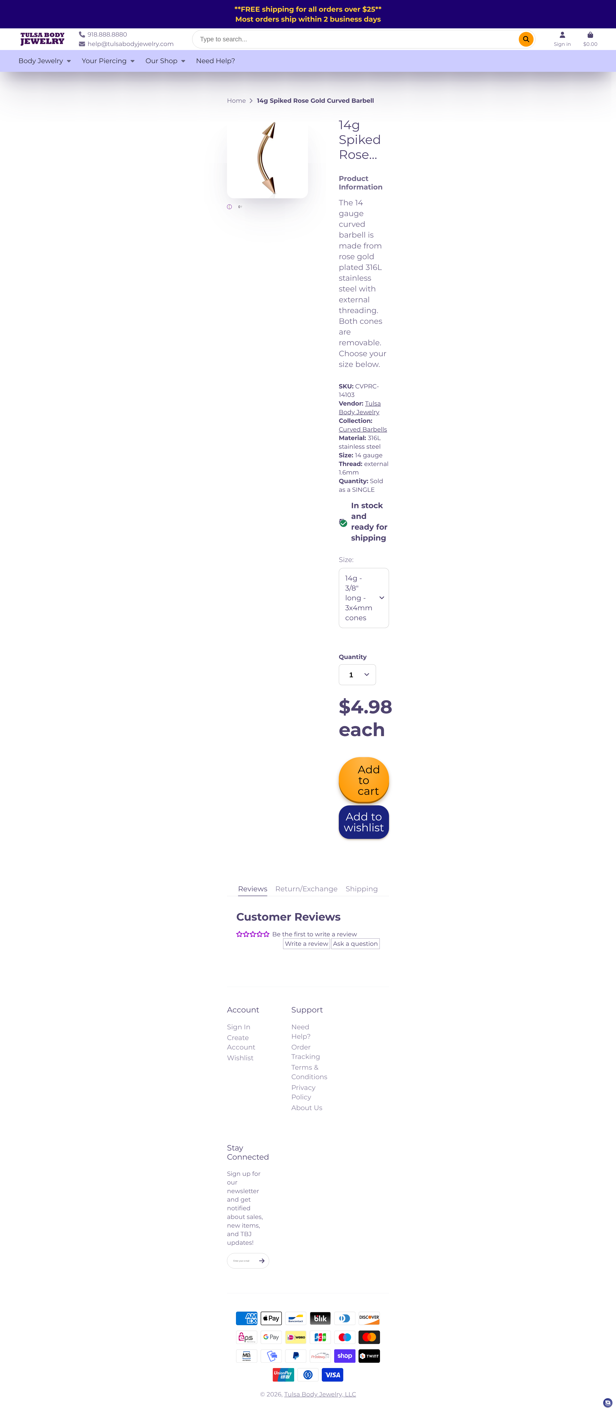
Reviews (252, 888)
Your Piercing (104, 61)
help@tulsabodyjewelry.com (131, 44)
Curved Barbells (363, 429)
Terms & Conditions (309, 1072)
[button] (364, 822)
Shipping (362, 888)
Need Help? (215, 61)
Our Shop (161, 61)
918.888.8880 (107, 34)
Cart (590, 39)
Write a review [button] (306, 943)
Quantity (353, 657)
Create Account (241, 1042)
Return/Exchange (306, 888)
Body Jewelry (40, 61)
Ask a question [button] (355, 943)
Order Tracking (305, 1052)
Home (236, 100)
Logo (42, 39)
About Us (306, 1108)
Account (562, 39)
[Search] (526, 39)
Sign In (238, 1027)
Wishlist (240, 1058)
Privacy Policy (303, 1092)
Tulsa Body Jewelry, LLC (320, 1394)
